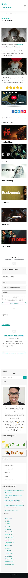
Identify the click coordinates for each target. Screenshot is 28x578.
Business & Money (10, 465)
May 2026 (7, 526)
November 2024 (9, 561)
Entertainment (6, 18)
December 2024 (9, 559)
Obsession (5, 224)
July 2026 (7, 521)
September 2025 (9, 542)
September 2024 (9, 564)
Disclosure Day (7, 180)
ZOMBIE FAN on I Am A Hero (11, 510)
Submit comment (14, 303)
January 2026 (8, 534)
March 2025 (8, 550)
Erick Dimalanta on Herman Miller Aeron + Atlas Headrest (14, 491)
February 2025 (8, 553)
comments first (19, 260)
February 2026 (8, 532)
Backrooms (5, 202)
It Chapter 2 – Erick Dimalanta (14, 335)
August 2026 (8, 518)
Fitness (7, 476)
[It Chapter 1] (14, 35)
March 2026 (8, 529)
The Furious (6, 246)
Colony (4, 161)
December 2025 (9, 537)
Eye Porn (7, 472)
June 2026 (7, 523)
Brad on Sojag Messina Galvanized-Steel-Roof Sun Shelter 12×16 (14, 506)
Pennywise (5, 51)
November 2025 (9, 540)
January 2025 (8, 556)
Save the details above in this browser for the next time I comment (15, 297)
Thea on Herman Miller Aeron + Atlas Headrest (13, 496)
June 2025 (7, 548)
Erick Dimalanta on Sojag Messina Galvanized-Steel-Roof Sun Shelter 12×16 (14, 501)
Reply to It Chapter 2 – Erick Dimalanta (15, 353)
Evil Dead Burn (7, 142)
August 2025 (8, 545)
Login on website (6, 324)
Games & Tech (8, 479)
